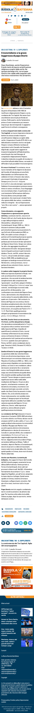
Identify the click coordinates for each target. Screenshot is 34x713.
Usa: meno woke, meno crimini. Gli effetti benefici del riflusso (8, 632)
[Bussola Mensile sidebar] (17, 577)
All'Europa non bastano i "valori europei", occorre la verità (8, 612)
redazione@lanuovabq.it (8, 669)
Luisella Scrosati (12, 60)
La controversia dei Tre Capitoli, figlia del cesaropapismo (16, 544)
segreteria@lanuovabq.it (8, 671)
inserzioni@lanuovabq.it (8, 673)
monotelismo (18, 509)
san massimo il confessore (24, 512)
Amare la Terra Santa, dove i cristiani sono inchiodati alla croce (9, 621)
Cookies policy (15, 700)
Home (13, 40)
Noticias (10, 22)
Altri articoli (17, 596)
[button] (17, 27)
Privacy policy (5, 700)
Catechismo (21, 40)
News (10, 19)
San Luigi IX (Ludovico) (24, 32)
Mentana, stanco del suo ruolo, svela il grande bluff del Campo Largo (9, 642)
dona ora (25, 19)
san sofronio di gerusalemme (9, 512)
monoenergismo (9, 509)
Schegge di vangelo (9, 32)
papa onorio (26, 509)
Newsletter (25, 23)
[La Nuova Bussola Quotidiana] (17, 10)
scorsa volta (7, 108)
